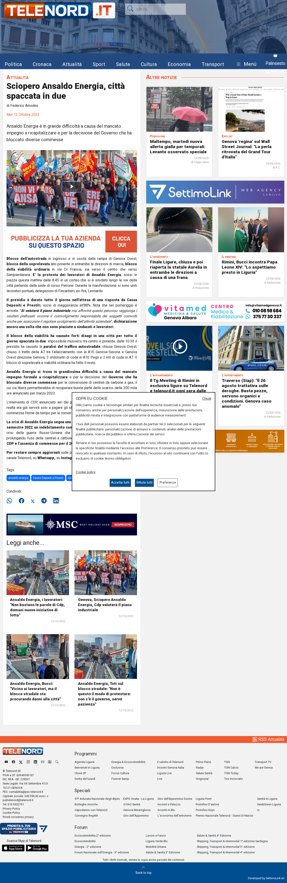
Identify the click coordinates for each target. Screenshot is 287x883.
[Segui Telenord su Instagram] (28, 761)
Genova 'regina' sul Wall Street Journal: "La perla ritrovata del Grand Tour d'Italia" (247, 149)
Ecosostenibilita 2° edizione (93, 835)
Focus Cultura (120, 773)
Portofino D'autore (207, 804)
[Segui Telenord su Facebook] (13, 761)
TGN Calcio (231, 767)
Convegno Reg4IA (86, 815)
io (258, 810)
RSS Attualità (270, 739)
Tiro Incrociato (233, 778)
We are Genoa (264, 767)
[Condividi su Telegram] (44, 500)
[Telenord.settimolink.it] (72, 241)
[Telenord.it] (24, 828)
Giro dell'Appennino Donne (175, 798)
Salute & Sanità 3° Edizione (163, 852)
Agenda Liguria (84, 762)
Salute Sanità (204, 773)
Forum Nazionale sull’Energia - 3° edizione (102, 852)
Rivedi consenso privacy (18, 817)
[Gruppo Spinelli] (215, 441)
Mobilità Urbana (156, 846)
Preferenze (167, 483)
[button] (246, 64)
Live (159, 778)
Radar (200, 767)
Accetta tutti (120, 483)
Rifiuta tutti (144, 483)
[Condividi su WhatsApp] (11, 500)
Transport (213, 64)
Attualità (72, 64)
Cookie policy (86, 472)
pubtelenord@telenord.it (18, 800)
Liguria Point (204, 798)
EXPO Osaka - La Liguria (138, 798)
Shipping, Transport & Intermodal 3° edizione (226, 846)
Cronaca (42, 64)
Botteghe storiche (86, 804)
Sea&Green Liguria (269, 804)
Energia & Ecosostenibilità (128, 762)
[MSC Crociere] (72, 524)
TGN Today (231, 773)
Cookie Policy (11, 812)
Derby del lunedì (85, 778)
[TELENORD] (23, 751)
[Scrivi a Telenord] (42, 761)
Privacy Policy (11, 808)
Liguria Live (164, 773)
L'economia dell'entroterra (174, 815)
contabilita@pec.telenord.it (26, 791)
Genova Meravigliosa (136, 810)
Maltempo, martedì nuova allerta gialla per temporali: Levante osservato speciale (178, 146)
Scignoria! (202, 778)
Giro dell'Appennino (136, 815)
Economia (179, 64)
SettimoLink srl (275, 878)
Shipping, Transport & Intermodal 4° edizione (226, 852)
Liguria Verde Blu (156, 841)
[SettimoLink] (215, 192)
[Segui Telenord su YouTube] (6, 761)
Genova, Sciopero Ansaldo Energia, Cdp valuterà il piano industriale (105, 604)
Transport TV (263, 762)
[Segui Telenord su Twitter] (21, 761)
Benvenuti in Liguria (87, 767)
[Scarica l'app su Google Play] (37, 848)
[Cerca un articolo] (57, 761)
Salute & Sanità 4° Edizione (214, 835)
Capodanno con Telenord (91, 810)
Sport (99, 64)
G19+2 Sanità (131, 804)
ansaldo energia (18, 478)
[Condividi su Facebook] (21, 500)
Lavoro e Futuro (156, 835)
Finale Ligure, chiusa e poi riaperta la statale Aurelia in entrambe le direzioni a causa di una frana (178, 269)
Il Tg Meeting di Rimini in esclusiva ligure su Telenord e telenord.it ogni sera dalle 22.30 (178, 388)
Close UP (80, 773)
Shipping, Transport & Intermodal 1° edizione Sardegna (232, 841)
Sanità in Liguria (267, 798)
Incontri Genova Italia (170, 767)
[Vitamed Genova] (215, 311)
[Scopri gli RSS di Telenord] (49, 761)
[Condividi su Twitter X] (32, 500)
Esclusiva (117, 767)
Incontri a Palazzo (169, 804)
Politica (13, 64)
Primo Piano (203, 762)
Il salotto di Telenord (170, 762)
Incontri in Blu (166, 810)
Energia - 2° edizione (88, 846)
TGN (227, 762)
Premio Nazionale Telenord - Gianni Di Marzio (224, 815)
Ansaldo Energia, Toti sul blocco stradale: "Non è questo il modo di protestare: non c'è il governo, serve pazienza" (104, 693)
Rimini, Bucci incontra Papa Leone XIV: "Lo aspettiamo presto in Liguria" (249, 267)
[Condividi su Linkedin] (56, 500)
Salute (123, 64)
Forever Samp (120, 778)
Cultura (149, 64)
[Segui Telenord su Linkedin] (35, 761)
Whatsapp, (46, 458)
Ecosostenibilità (85, 841)
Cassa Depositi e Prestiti (48, 478)
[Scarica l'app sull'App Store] (13, 848)
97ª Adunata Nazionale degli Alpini (97, 798)
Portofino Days (205, 810)
